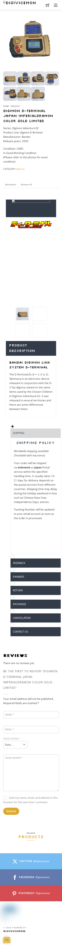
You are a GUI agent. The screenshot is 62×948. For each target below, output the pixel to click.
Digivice (15, 106)
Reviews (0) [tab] (26, 184)
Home (6, 106)
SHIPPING (18, 433)
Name (9, 714)
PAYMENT (18, 576)
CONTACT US (20, 631)
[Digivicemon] (19, 3)
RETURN (18, 590)
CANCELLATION (22, 618)
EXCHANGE (19, 604)
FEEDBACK (19, 563)
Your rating (12, 738)
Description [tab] (10, 184)
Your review (14, 757)
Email (9, 729)
